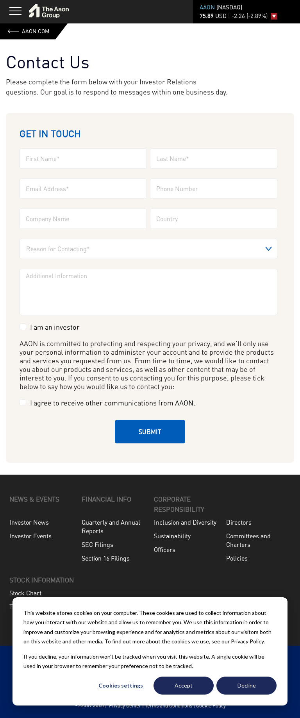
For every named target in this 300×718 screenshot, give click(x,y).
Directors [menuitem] (239, 522)
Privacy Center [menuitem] (124, 705)
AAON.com (35, 31)
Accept (184, 685)
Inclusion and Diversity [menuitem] (185, 522)
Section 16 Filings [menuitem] (106, 558)
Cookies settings (120, 685)
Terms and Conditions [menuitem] (168, 705)
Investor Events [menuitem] (30, 536)
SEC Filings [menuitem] (97, 544)
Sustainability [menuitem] (172, 536)
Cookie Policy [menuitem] (211, 705)
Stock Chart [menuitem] (25, 593)
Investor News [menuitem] (29, 522)
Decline (247, 685)
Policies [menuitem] (237, 558)
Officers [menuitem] (164, 550)
